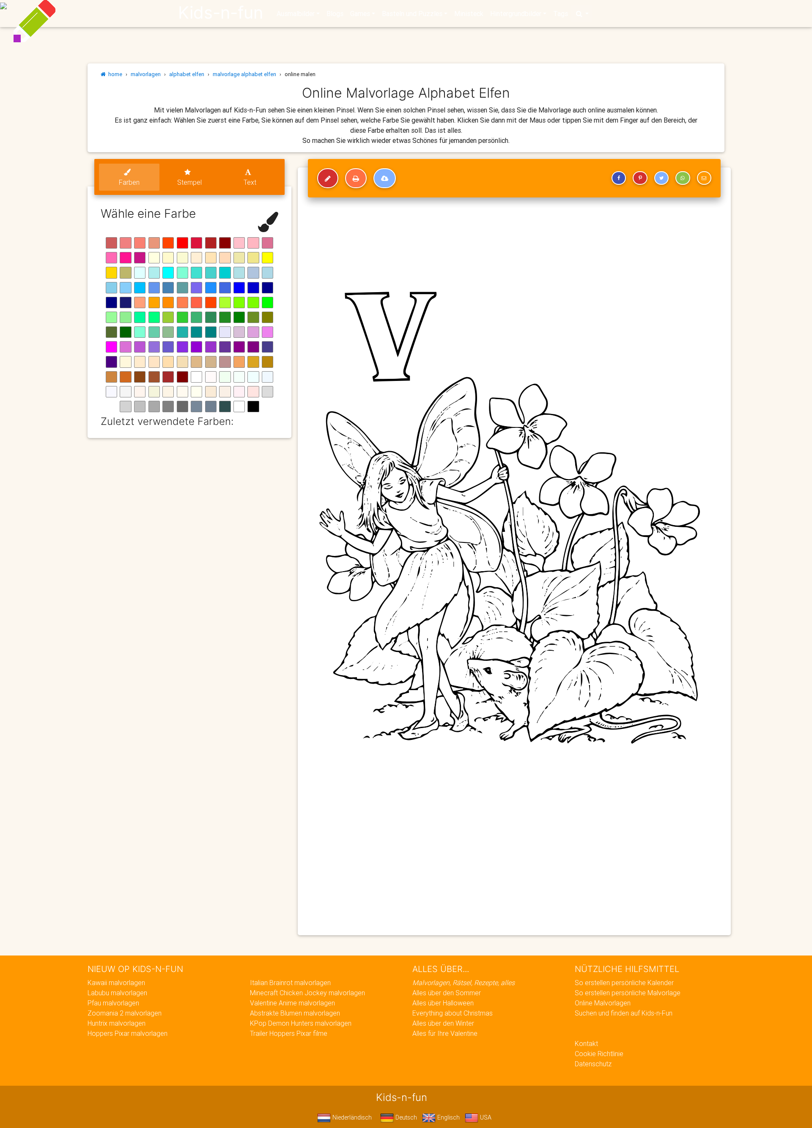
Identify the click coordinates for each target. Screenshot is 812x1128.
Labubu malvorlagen (117, 992)
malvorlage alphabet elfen (244, 74)
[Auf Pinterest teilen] (640, 178)
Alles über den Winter (443, 1023)
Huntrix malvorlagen (116, 1023)
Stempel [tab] (189, 182)
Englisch (448, 1117)
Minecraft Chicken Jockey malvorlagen (307, 992)
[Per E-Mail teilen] (704, 178)
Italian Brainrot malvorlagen (290, 982)
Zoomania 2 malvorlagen (125, 1013)
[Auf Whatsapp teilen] (682, 178)
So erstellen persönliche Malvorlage (627, 992)
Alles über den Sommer (446, 992)
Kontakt (586, 1043)
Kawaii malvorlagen (116, 982)
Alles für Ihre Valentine (444, 1033)
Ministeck (468, 13)
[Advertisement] (514, 867)
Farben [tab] (129, 182)
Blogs (334, 13)
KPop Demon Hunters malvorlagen (300, 1023)
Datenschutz (593, 1064)
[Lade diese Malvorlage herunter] (384, 178)
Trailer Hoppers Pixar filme (288, 1033)
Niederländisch (351, 1117)
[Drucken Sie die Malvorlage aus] (356, 178)
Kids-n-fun (220, 12)
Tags (560, 13)
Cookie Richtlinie (599, 1053)
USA (484, 1117)
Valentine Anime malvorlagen (292, 1003)
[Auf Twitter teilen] (661, 178)
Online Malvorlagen (603, 1003)
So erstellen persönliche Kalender (624, 982)
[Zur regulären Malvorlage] (327, 178)
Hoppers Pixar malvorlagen (127, 1033)
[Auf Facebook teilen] (619, 178)
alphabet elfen (186, 74)
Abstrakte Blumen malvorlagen (295, 1013)
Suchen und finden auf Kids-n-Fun (623, 1013)
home (114, 74)
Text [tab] (250, 182)
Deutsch (405, 1117)
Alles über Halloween (443, 1003)
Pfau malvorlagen (113, 1003)
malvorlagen (146, 74)
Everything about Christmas (452, 1013)
